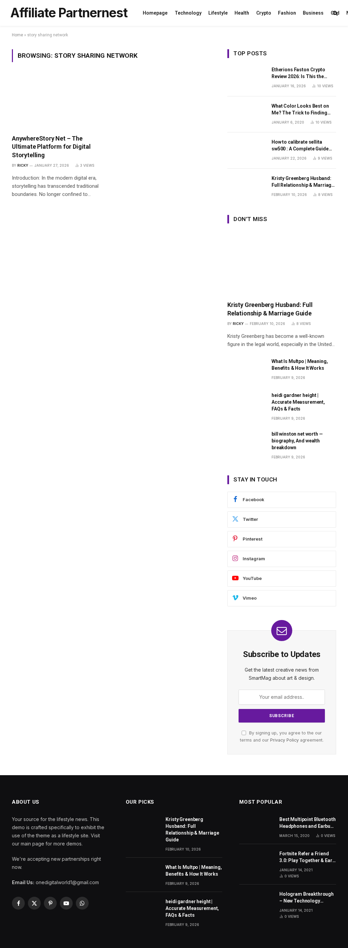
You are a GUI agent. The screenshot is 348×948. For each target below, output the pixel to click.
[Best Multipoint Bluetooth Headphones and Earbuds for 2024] (256, 826)
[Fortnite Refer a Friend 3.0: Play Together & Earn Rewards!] (256, 861)
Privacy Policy (284, 740)
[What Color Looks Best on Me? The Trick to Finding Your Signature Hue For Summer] (246, 114)
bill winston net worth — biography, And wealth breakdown (297, 440)
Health (241, 13)
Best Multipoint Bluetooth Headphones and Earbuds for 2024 (307, 823)
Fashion (287, 13)
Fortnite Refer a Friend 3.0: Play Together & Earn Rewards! (307, 857)
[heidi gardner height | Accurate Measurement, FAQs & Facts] (246, 404)
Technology (188, 13)
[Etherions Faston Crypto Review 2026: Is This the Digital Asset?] (246, 78)
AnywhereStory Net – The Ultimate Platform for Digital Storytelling (51, 147)
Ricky (22, 165)
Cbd (335, 13)
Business (313, 13)
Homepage (155, 13)
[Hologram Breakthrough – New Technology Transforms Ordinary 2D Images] (256, 901)
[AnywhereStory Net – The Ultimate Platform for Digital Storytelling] (56, 102)
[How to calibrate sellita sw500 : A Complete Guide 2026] (246, 150)
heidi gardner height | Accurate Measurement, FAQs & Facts (298, 402)
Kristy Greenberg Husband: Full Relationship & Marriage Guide (303, 182)
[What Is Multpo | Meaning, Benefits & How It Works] (246, 370)
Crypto (263, 13)
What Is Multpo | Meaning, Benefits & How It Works (300, 365)
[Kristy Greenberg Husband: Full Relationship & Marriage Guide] (246, 187)
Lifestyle (218, 13)
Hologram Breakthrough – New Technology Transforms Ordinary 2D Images (306, 897)
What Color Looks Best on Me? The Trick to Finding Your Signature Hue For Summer (300, 109)
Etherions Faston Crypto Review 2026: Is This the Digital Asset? (298, 73)
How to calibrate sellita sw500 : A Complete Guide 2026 (300, 145)
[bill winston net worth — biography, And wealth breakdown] (246, 442)
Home (17, 35)
